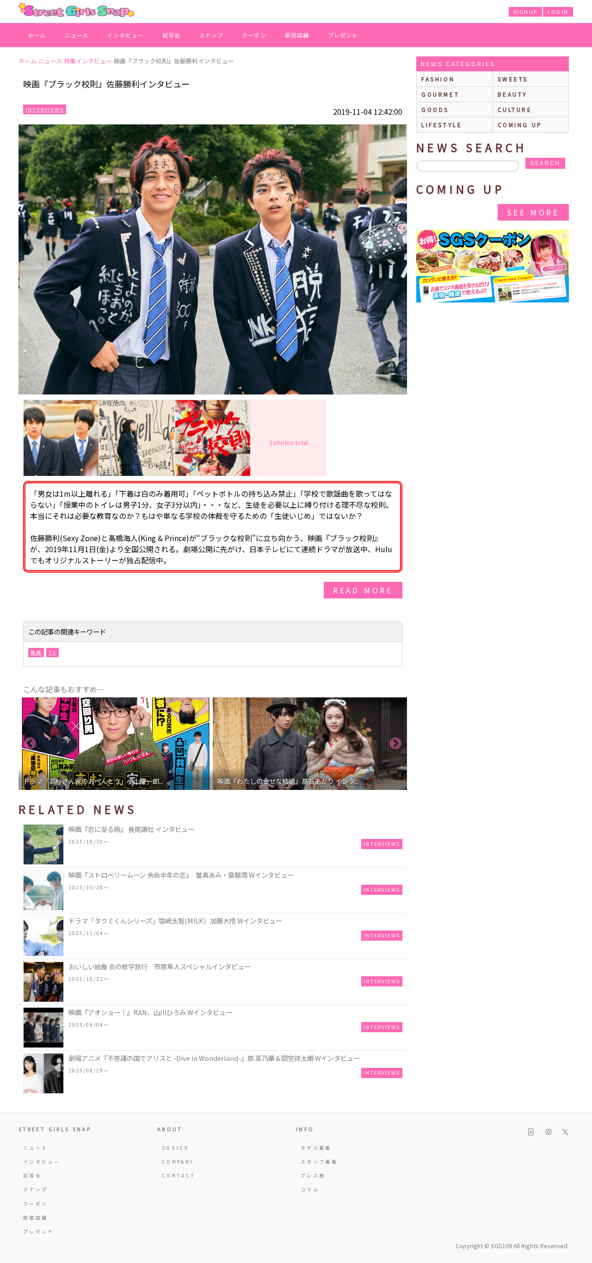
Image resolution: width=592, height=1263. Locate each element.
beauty (513, 94)
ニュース (77, 35)
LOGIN (558, 11)
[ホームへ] (76, 10)
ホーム (37, 35)
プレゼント (343, 35)
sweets (513, 79)
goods (435, 109)
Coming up (520, 125)
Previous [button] (30, 744)
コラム (310, 1189)
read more (363, 590)
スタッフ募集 (319, 1161)
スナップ (211, 35)
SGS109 (175, 1147)
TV (52, 652)
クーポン (254, 35)
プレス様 (313, 1175)
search (545, 163)
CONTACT (179, 1175)
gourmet (440, 94)
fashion (438, 79)
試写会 (171, 35)
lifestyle (441, 125)
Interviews (44, 109)
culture (515, 109)
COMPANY (178, 1161)
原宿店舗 (297, 35)
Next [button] (395, 744)
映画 (36, 652)
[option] (115, 743)
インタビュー (125, 35)
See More (533, 212)
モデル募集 (316, 1147)
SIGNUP (525, 11)
